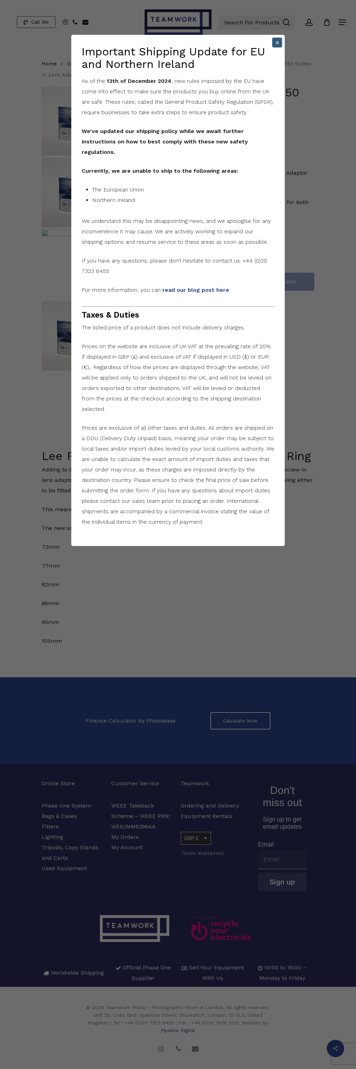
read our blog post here (195, 290)
